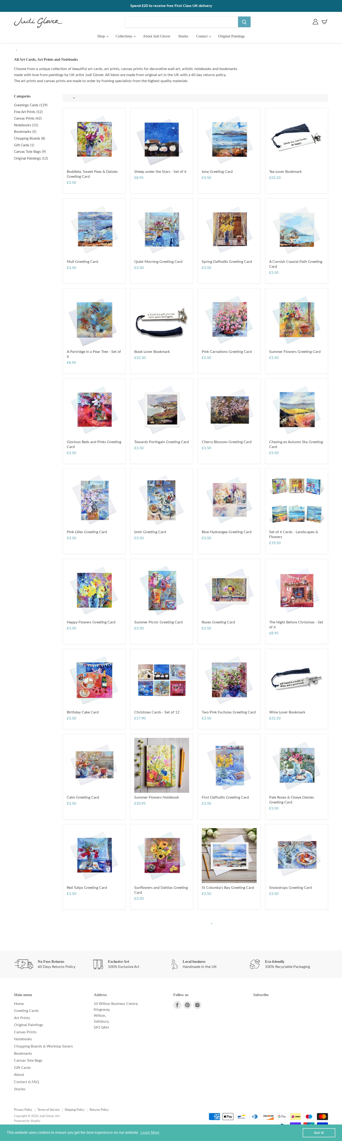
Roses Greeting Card (218, 622)
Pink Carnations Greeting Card (227, 352)
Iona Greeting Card (217, 172)
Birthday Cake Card (83, 712)
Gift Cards (22, 1068)
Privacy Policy (23, 1109)
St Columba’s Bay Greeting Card (228, 888)
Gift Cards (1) (24, 145)
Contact (202, 36)
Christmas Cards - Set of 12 (156, 712)
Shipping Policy (74, 1109)
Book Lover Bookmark (152, 352)
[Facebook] (177, 1005)
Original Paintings (231, 36)
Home (19, 1004)
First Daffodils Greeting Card (225, 797)
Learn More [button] (150, 1132)
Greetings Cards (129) (30, 105)
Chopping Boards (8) (29, 138)
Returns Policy (99, 1109)
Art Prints (22, 1018)
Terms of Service (48, 1109)
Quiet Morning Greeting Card (158, 262)
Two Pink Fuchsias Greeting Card (229, 712)
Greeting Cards (26, 1011)
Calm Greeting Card (83, 797)
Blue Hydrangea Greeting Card (226, 532)
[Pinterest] (187, 1005)
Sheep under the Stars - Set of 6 (160, 172)
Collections (124, 36)
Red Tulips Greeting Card (87, 888)
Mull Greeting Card (82, 262)
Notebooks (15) (26, 125)
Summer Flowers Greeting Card (295, 352)
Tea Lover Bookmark (285, 172)
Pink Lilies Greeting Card (87, 532)
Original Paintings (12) (31, 158)
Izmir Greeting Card (150, 532)
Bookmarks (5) (25, 132)
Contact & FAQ (26, 1082)
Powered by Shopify (27, 1121)
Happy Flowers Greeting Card (91, 622)
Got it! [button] (319, 1132)
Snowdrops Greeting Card (290, 888)
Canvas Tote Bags (28, 1060)
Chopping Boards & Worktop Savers (43, 1046)
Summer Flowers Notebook (156, 797)
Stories (183, 36)
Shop (101, 36)
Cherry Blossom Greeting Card (226, 442)
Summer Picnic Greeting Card (158, 622)
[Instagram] (197, 1005)
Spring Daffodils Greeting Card (227, 262)
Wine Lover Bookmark (287, 712)
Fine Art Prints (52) (28, 112)
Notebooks (23, 1039)
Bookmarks (23, 1053)
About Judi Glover (156, 36)
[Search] (244, 22)
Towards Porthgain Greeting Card (161, 442)
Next (211, 923)
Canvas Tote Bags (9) (30, 152)
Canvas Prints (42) (28, 118)
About (19, 1075)
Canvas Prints (25, 1032)
